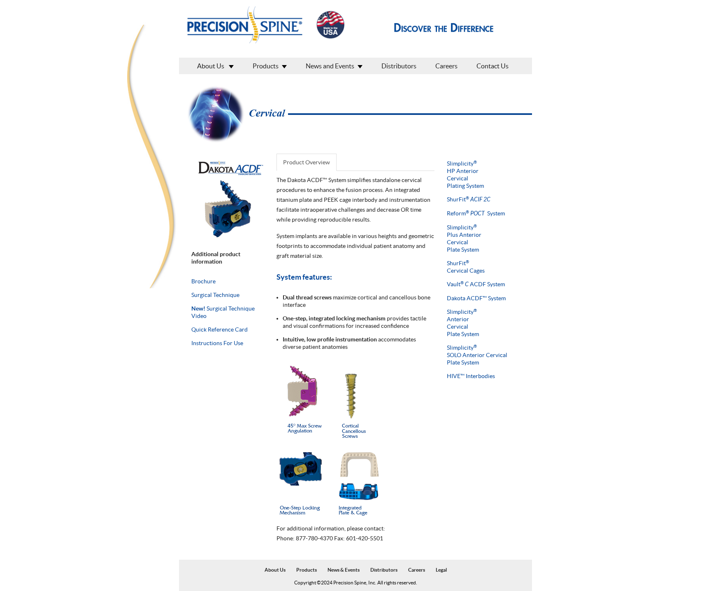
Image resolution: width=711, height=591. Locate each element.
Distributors (398, 66)
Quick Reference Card (219, 329)
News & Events (344, 569)
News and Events (330, 66)
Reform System (476, 213)
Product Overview (306, 162)
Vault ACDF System (476, 284)
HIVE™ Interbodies (471, 376)
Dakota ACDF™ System (476, 298)
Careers (446, 66)
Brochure (203, 281)
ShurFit (468, 199)
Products (266, 66)
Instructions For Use (217, 343)
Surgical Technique (215, 295)
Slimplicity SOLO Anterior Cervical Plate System (477, 355)
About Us (211, 66)
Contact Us (492, 66)
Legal (441, 569)
